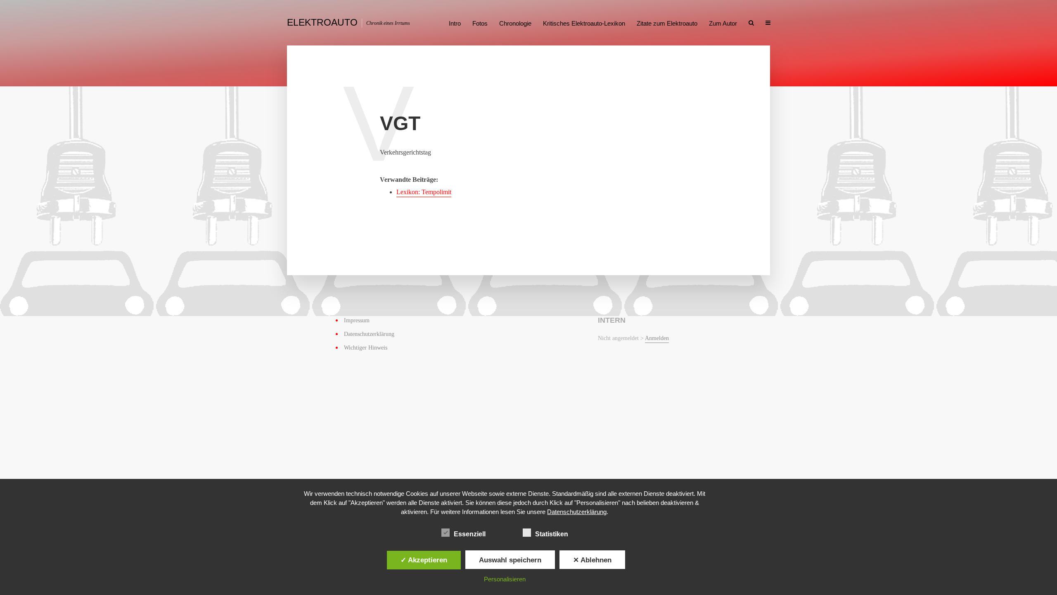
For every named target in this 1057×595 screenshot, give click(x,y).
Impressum (357, 320)
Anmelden (657, 338)
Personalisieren (505, 579)
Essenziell (470, 534)
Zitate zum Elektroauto (667, 23)
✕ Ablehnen (592, 560)
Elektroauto (322, 22)
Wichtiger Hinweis (365, 348)
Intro (455, 23)
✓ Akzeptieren (424, 560)
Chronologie (515, 23)
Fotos (480, 23)
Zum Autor (723, 23)
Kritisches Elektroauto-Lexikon (584, 23)
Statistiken (551, 534)
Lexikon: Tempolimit (423, 191)
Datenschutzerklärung (369, 334)
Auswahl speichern (510, 560)
